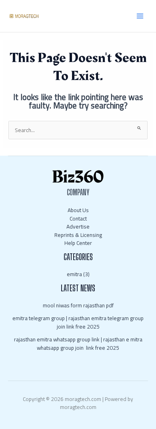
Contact (78, 218)
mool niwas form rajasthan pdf (78, 305)
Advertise (78, 226)
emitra (74, 274)
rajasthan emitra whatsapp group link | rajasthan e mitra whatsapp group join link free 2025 (78, 343)
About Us (78, 210)
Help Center (78, 243)
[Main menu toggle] (140, 16)
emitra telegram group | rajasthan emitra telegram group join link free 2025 (78, 322)
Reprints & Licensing (78, 235)
